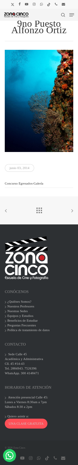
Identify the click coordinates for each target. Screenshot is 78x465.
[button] (71, 15)
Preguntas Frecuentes (21, 325)
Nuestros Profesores (20, 306)
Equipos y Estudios (20, 316)
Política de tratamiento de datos (28, 330)
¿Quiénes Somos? (19, 301)
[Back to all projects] (39, 209)
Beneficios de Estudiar (22, 320)
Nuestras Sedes (17, 311)
